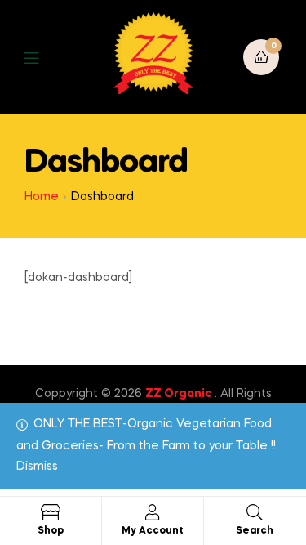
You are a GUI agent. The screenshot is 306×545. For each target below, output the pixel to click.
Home (41, 197)
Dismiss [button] (37, 466)
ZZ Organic (180, 394)
